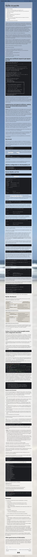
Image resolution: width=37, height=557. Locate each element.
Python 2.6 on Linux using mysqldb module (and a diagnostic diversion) (18, 17)
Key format (8, 13)
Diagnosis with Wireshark (12, 18)
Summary (8, 19)
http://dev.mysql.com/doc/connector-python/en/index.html (14, 488)
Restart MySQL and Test (10, 15)
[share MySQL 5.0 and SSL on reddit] (19, 552)
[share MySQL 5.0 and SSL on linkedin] (17, 552)
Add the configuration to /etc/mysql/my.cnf (13, 14)
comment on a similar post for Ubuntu (11, 144)
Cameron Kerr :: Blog (5, 1)
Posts (8, 4)
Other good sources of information (12, 20)
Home (6, 4)
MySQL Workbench (10, 16)
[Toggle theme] (10, 1)
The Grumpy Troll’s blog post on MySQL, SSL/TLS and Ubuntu (14, 539)
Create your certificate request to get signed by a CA (15, 10)
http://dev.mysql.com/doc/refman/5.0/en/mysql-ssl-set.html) (14, 360)
